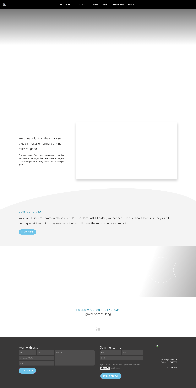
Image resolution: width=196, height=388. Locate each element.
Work (95, 4)
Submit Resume (111, 376)
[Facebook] (172, 4)
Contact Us (27, 371)
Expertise (82, 4)
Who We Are (65, 4)
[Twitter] (186, 4)
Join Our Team (117, 4)
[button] (69, 269)
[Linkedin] (181, 4)
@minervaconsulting (98, 314)
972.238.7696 (172, 368)
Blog (105, 4)
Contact (132, 4)
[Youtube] (191, 4)
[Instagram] (177, 4)
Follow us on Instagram (98, 310)
